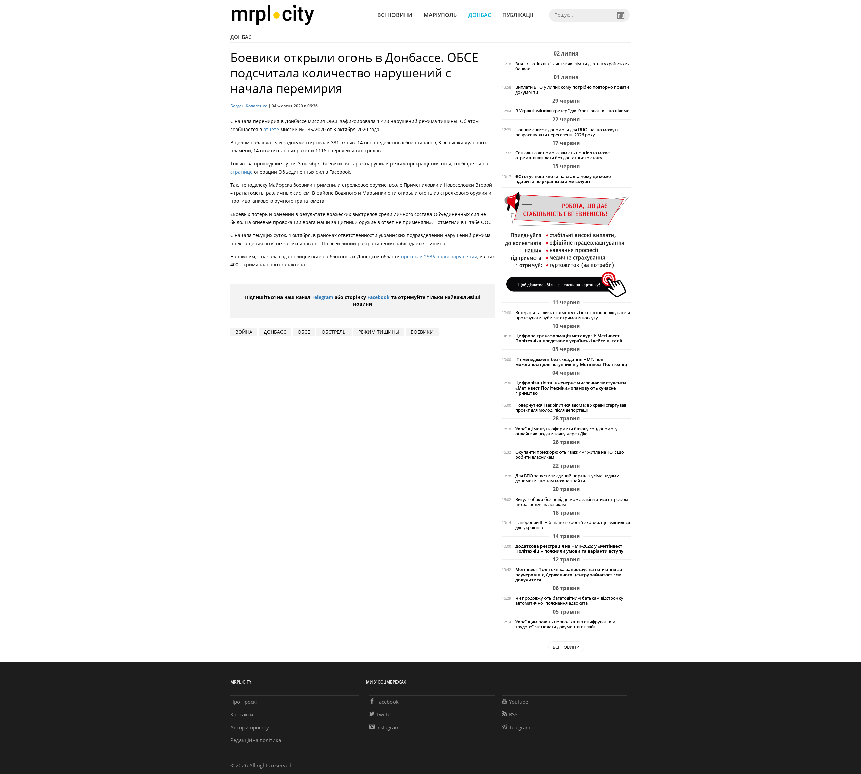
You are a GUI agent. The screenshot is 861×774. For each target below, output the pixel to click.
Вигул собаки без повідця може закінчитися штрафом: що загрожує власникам (572, 502)
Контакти (241, 714)
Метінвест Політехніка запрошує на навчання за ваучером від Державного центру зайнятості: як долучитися (568, 574)
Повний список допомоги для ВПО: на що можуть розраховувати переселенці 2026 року (567, 132)
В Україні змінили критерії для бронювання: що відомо (572, 110)
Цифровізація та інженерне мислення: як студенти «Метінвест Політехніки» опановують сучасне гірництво (570, 388)
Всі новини (394, 15)
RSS (513, 714)
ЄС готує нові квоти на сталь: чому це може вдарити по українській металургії (563, 179)
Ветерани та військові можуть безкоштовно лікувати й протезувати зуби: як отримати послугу (572, 315)
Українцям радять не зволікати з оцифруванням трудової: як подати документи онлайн (565, 624)
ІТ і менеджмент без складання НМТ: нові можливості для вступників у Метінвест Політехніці (572, 362)
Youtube (518, 701)
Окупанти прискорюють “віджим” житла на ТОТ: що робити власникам (569, 455)
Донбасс (275, 332)
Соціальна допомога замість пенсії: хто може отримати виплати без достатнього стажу (562, 155)
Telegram (322, 297)
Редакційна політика (255, 740)
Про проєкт (244, 701)
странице (241, 172)
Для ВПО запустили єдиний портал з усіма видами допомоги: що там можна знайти (567, 478)
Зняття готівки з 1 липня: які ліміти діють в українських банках (572, 66)
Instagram (388, 727)
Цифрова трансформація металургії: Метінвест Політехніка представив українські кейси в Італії (568, 338)
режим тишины (378, 332)
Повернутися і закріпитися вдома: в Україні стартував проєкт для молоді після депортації (570, 408)
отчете (271, 129)
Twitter (384, 714)
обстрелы (334, 332)
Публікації (517, 15)
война (243, 332)
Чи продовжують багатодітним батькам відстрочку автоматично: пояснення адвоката (569, 601)
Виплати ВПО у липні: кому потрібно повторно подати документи (572, 90)
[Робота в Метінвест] (566, 244)
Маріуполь (440, 15)
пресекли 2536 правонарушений (439, 256)
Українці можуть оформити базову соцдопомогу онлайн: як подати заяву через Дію (566, 431)
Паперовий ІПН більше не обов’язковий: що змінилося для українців (572, 525)
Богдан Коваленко (248, 106)
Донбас (479, 15)
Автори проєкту (249, 727)
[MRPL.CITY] (272, 15)
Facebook (378, 297)
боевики (422, 332)
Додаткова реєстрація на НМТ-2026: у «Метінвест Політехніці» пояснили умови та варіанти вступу (569, 549)
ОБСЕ (304, 332)
